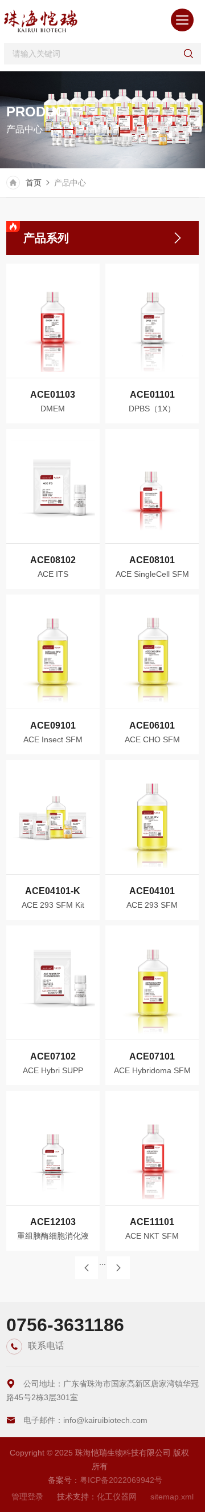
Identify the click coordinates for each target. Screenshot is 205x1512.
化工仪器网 (117, 1496)
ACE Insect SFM (53, 739)
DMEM (52, 408)
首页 (34, 182)
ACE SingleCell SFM (152, 574)
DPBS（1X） (152, 408)
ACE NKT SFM (152, 1235)
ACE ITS (53, 574)
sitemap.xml (172, 1496)
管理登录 (27, 1496)
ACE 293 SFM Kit (53, 904)
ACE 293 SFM (152, 904)
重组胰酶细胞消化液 (53, 1235)
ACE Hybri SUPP (53, 1070)
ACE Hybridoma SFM (152, 1070)
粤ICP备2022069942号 (121, 1480)
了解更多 (44, 360)
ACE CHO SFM (152, 739)
